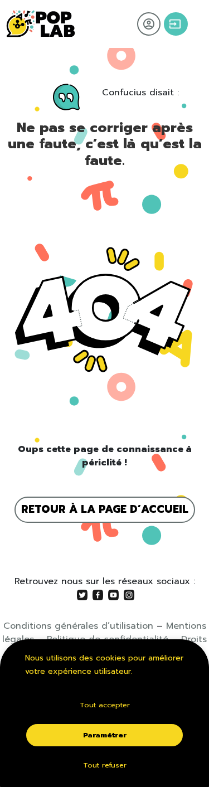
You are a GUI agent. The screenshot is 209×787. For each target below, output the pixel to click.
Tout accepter (105, 704)
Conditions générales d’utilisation (78, 626)
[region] (104, 713)
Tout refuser (105, 765)
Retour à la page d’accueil (104, 509)
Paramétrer (105, 735)
